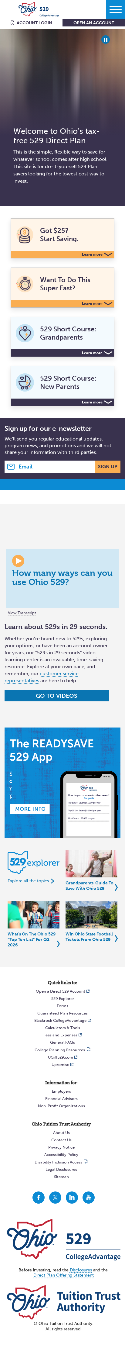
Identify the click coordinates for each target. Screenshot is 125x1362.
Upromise (60, 1064)
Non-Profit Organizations (61, 1106)
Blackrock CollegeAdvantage (60, 1020)
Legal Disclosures (61, 1169)
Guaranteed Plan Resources (62, 1013)
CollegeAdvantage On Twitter (55, 1197)
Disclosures (81, 1270)
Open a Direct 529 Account (60, 991)
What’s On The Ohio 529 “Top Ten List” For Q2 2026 (32, 940)
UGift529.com (60, 1057)
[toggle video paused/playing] (105, 39)
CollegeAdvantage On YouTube (89, 1197)
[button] (62, 578)
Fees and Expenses (60, 1035)
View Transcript (22, 612)
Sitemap (61, 1176)
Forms (62, 1006)
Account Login (34, 23)
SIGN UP (107, 466)
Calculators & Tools (62, 1027)
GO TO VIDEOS (56, 695)
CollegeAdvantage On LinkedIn (72, 1197)
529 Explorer (62, 998)
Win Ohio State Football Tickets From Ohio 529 (89, 937)
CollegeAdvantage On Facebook (38, 1197)
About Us (61, 1132)
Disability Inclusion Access (58, 1162)
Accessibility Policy (61, 1154)
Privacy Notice (61, 1147)
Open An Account (93, 23)
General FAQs (62, 1042)
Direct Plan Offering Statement (63, 1275)
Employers (61, 1091)
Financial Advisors (61, 1098)
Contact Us (61, 1140)
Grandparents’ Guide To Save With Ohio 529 (89, 885)
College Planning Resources (60, 1050)
